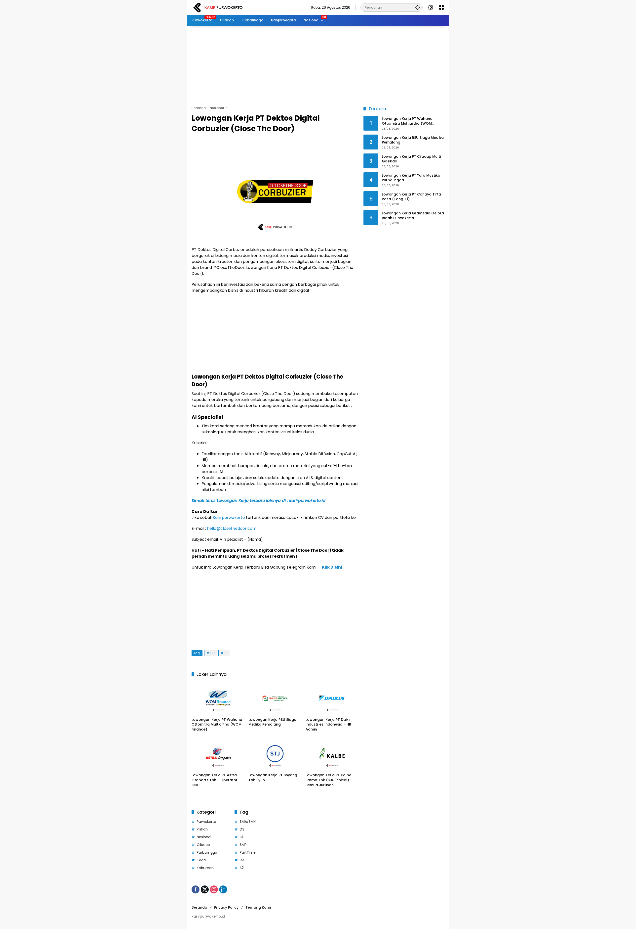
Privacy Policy (226, 907)
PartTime (248, 852)
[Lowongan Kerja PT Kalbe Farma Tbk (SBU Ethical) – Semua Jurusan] (332, 753)
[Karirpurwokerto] (218, 7)
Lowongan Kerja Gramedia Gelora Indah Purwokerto (413, 216)
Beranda (199, 907)
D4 (242, 860)
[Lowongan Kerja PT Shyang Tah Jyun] (274, 753)
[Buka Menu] (441, 7)
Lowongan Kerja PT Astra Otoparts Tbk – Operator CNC (215, 780)
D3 (212, 653)
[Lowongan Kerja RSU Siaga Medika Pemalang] (274, 698)
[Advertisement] (318, 65)
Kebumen (205, 867)
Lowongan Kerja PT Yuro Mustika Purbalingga (411, 178)
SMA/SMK (248, 821)
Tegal (201, 860)
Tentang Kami (258, 907)
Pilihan (202, 829)
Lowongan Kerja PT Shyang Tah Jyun (272, 777)
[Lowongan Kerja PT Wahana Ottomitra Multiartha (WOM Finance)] (218, 698)
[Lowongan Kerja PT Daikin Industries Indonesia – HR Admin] (332, 698)
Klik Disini (332, 567)
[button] (418, 7)
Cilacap (203, 844)
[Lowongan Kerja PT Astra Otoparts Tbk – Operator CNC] (218, 753)
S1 (226, 653)
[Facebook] (195, 889)
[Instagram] (214, 889)
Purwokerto (206, 821)
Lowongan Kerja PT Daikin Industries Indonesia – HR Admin (329, 724)
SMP (243, 844)
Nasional (204, 836)
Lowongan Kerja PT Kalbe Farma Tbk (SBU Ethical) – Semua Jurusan (329, 780)
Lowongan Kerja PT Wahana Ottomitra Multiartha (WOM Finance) (217, 724)
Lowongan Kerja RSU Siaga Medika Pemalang (272, 722)
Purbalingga (207, 852)
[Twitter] (205, 889)
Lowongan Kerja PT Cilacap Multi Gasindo (411, 159)
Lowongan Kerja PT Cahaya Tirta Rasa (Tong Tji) (411, 197)
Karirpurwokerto (229, 517)
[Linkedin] (223, 889)
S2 (242, 867)
